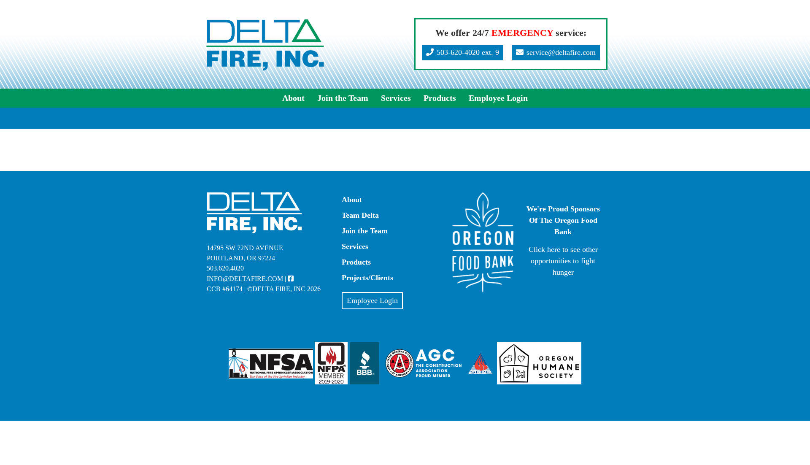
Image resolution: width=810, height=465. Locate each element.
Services (396, 98)
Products (440, 98)
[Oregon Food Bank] (483, 291)
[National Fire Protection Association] (331, 363)
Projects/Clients (367, 277)
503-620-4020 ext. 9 (468, 52)
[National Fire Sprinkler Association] (271, 363)
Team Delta (360, 215)
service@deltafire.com (561, 52)
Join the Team (342, 98)
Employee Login (498, 98)
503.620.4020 (225, 268)
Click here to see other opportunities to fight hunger (563, 260)
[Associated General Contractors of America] (423, 363)
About (293, 98)
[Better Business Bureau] (365, 363)
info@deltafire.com (245, 279)
